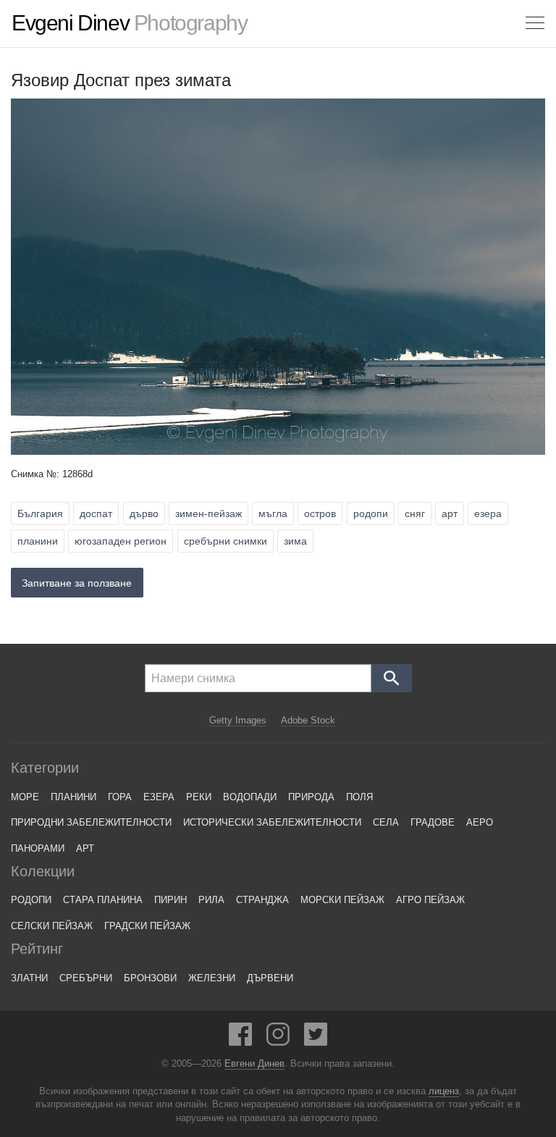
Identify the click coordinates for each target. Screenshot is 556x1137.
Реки (198, 797)
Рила (211, 899)
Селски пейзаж (52, 925)
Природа (311, 797)
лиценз (444, 1091)
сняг (415, 513)
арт (450, 513)
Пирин (170, 899)
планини (37, 541)
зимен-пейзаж (208, 513)
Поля (359, 797)
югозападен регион (121, 541)
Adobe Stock (308, 720)
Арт (85, 848)
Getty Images (237, 720)
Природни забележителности (91, 822)
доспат (96, 513)
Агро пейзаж (430, 899)
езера (488, 513)
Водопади (250, 797)
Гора (120, 797)
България (40, 513)
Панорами (37, 848)
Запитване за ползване (77, 583)
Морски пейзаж (342, 899)
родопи (370, 513)
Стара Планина (103, 899)
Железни (211, 978)
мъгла (272, 513)
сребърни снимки (225, 541)
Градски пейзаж (147, 925)
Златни (29, 978)
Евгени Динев (254, 1064)
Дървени (270, 978)
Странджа (262, 899)
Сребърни (85, 978)
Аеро (479, 822)
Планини (73, 797)
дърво (144, 513)
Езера (158, 797)
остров (320, 513)
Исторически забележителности (272, 822)
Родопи (31, 899)
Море (25, 797)
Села (386, 822)
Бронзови (150, 978)
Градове (432, 822)
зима (295, 541)
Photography (129, 23)
